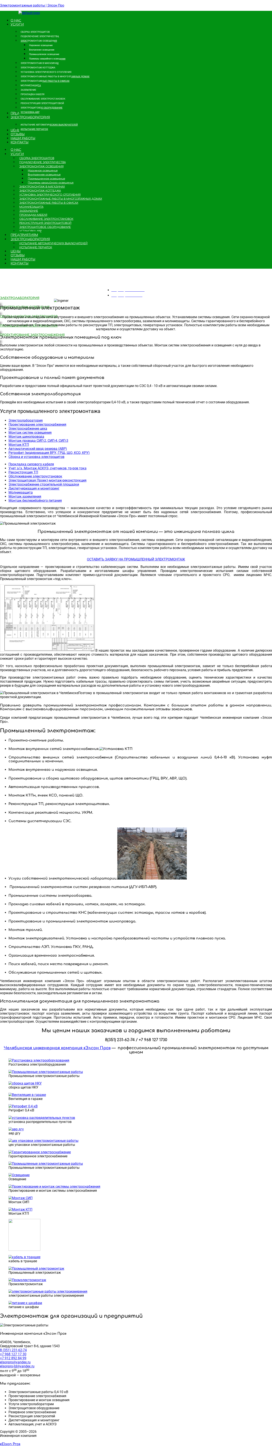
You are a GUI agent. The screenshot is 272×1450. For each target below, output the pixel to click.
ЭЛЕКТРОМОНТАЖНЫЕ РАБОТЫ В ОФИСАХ (48, 202)
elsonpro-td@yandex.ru (17, 1366)
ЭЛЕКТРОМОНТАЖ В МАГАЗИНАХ (42, 186)
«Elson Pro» (10, 1444)
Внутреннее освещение (44, 174)
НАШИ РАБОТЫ (23, 259)
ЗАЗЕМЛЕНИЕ (28, 210)
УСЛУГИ (17, 154)
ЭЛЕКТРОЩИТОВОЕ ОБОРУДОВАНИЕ (45, 227)
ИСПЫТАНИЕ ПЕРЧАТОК (35, 247)
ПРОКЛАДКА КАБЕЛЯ (33, 214)
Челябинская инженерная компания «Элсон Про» (57, 1048)
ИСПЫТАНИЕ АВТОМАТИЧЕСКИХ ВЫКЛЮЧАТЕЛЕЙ (53, 243)
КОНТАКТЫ (19, 263)
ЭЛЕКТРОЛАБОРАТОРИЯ (30, 239)
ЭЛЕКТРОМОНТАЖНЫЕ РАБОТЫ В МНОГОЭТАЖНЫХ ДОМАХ (60, 198)
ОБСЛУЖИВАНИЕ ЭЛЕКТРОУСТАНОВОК (46, 218)
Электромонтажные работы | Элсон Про (32, 5)
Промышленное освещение (46, 178)
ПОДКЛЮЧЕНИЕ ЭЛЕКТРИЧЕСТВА (42, 162)
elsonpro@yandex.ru (15, 1362)
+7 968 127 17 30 (13, 1354)
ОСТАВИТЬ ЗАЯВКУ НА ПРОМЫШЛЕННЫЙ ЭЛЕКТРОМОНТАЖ (136, 559)
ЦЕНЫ (16, 251)
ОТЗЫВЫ (18, 255)
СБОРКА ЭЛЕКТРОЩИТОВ (36, 158)
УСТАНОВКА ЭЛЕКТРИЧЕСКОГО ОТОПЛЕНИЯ (50, 194)
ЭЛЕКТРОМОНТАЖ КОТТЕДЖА (40, 190)
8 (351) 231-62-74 (13, 1350)
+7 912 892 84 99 (13, 1358)
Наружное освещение (43, 170)
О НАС (16, 149)
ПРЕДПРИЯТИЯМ (24, 235)
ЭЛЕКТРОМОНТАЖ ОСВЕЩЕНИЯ (41, 166)
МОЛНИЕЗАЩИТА (31, 206)
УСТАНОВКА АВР (30, 231)
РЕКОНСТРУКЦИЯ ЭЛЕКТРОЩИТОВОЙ (45, 223)
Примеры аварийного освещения (51, 182)
